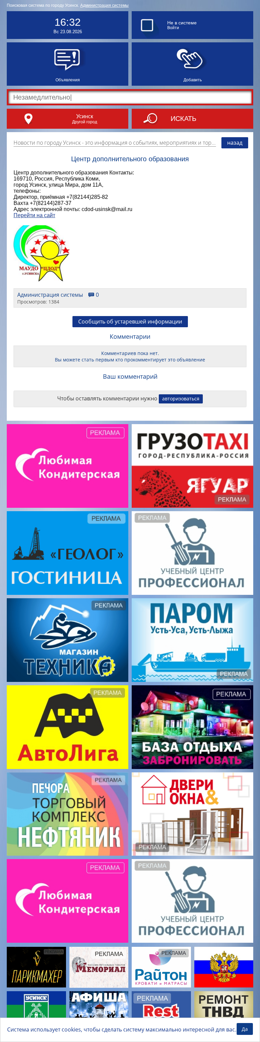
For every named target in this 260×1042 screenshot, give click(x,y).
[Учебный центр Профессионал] (192, 553)
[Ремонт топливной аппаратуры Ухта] (224, 1011)
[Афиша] (99, 1011)
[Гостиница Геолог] (67, 553)
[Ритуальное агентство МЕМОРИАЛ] (99, 967)
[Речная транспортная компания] (192, 640)
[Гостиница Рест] (161, 1011)
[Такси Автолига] (67, 727)
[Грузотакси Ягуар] (192, 466)
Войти (173, 27)
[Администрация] (36, 1011)
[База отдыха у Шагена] (192, 727)
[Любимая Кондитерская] (67, 466)
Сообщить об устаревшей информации (130, 321)
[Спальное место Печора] (161, 967)
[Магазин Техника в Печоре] (67, 640)
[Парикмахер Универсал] (36, 967)
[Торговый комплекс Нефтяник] (67, 814)
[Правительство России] (224, 967)
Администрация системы (104, 5)
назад (234, 142)
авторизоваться (180, 398)
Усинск (84, 116)
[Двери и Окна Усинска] (192, 814)
